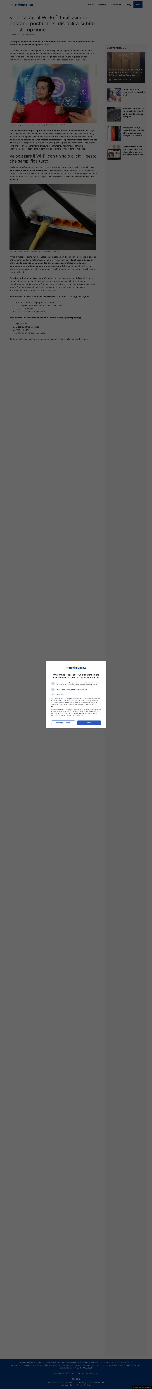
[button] (76, 694)
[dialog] (76, 694)
